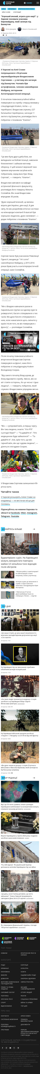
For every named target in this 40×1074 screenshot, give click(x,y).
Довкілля (5, 978)
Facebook (15, 512)
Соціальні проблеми (29, 999)
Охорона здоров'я (28, 978)
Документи (25, 1024)
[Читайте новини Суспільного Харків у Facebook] (2, 1047)
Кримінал (5, 968)
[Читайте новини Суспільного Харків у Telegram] (18, 1047)
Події (3, 965)
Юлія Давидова (11, 29)
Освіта (23, 972)
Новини (4, 953)
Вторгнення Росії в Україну (26, 9)
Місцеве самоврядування (28, 988)
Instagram (32, 512)
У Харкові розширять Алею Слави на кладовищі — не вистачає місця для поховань (18, 500)
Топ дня (24, 1006)
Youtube (15, 516)
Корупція (24, 965)
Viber (23, 512)
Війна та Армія (6, 12)
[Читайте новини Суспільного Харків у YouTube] (10, 1047)
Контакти (5, 1016)
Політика (5, 996)
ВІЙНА (3, 9)
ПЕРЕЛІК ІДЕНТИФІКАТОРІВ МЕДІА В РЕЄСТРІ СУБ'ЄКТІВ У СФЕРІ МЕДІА (30, 1032)
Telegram (5, 516)
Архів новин (26, 1016)
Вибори (4, 975)
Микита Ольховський (29, 29)
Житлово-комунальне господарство (10, 983)
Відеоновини (6, 1006)
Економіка (5, 972)
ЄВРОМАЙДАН (12, 9)
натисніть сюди (28, 1066)
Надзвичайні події (28, 975)
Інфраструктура (27, 982)
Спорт (3, 1002)
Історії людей (17, 12)
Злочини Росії (7, 999)
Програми (5, 1030)
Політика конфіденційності (8, 1025)
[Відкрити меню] (38, 3)
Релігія (23, 996)
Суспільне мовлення (9, 1019)
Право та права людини (7, 988)
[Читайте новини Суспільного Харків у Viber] (14, 1047)
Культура (24, 968)
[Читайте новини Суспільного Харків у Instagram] (6, 1047)
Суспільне (27, 1064)
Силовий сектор (7, 992)
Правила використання (27, 1020)
